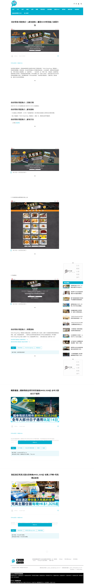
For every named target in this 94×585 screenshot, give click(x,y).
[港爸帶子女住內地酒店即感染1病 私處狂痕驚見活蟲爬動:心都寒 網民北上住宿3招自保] (66, 294)
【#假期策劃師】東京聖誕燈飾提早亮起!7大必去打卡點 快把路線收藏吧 (77, 355)
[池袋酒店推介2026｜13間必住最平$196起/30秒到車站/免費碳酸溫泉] (66, 286)
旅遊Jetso (57, 9)
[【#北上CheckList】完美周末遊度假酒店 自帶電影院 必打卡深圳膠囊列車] (66, 317)
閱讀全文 (35, 442)
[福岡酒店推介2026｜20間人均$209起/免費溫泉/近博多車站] (66, 305)
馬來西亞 (43, 9)
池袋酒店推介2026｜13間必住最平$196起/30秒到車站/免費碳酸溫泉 (77, 287)
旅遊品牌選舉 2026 (17, 13)
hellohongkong (29, 347)
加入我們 (26, 13)
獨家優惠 (40, 530)
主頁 (13, 9)
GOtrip (15, 56)
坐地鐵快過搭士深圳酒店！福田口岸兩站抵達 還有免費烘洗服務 (77, 312)
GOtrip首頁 (13, 63)
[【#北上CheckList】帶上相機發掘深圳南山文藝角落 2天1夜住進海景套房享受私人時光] (66, 323)
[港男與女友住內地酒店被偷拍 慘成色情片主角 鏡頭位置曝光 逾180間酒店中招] (66, 348)
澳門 (23, 9)
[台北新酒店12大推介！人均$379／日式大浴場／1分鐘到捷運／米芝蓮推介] (66, 335)
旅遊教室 (77, 9)
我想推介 (39, 347)
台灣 (32, 9)
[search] (81, 3)
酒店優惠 (49, 9)
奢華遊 (63, 9)
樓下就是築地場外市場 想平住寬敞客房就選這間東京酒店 (77, 299)
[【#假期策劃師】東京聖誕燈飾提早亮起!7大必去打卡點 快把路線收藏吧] (66, 354)
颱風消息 (70, 9)
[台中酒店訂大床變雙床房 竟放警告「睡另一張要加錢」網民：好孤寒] (66, 342)
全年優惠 (20, 448)
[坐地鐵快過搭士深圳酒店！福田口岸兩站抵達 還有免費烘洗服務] (66, 311)
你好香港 (20, 347)
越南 (44, 448)
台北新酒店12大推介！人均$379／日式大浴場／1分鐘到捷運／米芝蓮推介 (77, 337)
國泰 (39, 448)
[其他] (58, 56)
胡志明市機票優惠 (30, 448)
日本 (18, 9)
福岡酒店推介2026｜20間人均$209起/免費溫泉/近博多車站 (77, 306)
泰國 (27, 9)
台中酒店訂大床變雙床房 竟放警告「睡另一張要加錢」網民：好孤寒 (77, 343)
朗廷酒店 (20, 530)
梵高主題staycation (30, 530)
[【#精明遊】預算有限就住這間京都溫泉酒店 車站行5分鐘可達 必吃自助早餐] (66, 329)
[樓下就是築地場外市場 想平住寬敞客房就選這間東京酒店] (66, 298)
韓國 (37, 9)
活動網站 (18, 122)
